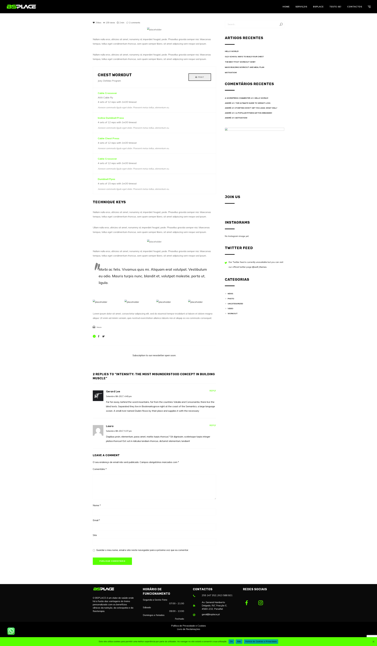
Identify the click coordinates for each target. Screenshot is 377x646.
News (99, 327)
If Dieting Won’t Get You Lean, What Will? (256, 108)
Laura (109, 426)
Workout (233, 313)
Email (96, 520)
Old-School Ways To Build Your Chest (244, 56)
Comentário (100, 469)
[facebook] (249, 603)
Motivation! (231, 72)
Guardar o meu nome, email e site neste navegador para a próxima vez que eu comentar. (142, 550)
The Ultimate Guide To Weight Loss (252, 103)
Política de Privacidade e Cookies (188, 625)
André (228, 103)
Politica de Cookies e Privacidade (261, 641)
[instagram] (263, 603)
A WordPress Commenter (237, 98)
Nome (97, 505)
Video (230, 308)
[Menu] (369, 7)
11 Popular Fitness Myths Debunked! (253, 113)
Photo (231, 298)
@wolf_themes (259, 267)
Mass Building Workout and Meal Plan (244, 67)
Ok (231, 641)
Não (239, 641)
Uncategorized (235, 303)
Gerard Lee (113, 391)
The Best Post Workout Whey (240, 62)
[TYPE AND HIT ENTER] (281, 24)
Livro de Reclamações (188, 629)
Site (95, 535)
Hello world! (232, 51)
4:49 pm (128, 396)
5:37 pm (128, 431)
